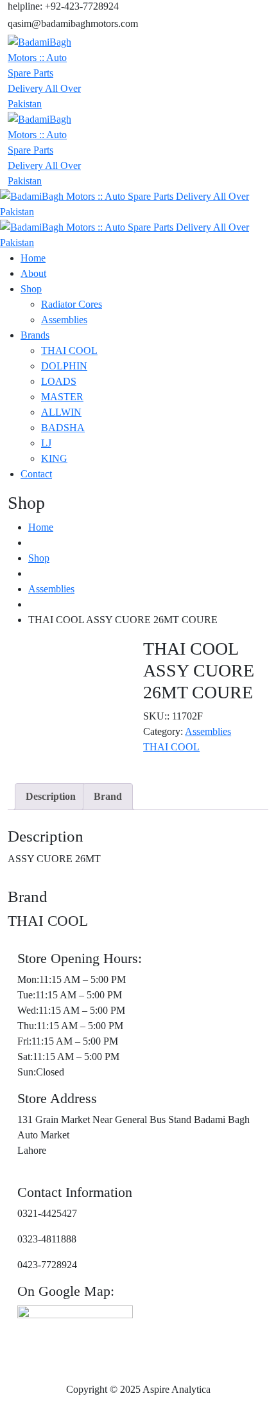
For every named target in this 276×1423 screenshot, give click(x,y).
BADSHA (63, 427)
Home (33, 257)
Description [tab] (51, 796)
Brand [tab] (108, 796)
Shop (31, 288)
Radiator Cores (71, 304)
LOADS (58, 381)
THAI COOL (69, 350)
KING (54, 458)
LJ (46, 443)
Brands (35, 335)
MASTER (62, 396)
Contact (36, 473)
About (33, 273)
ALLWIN (61, 412)
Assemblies (64, 319)
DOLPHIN (64, 365)
